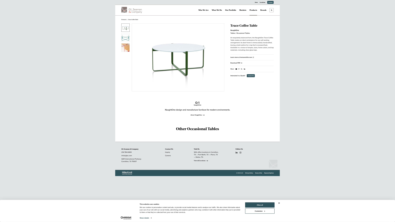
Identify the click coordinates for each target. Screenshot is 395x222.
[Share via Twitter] (241, 69)
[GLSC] (131, 10)
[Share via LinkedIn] (244, 69)
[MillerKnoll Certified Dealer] (127, 173)
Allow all (260, 205)
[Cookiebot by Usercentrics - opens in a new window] (126, 218)
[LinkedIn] (237, 152)
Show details (144, 218)
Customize (259, 211)
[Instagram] (240, 152)
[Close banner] (279, 203)
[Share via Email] (236, 69)
